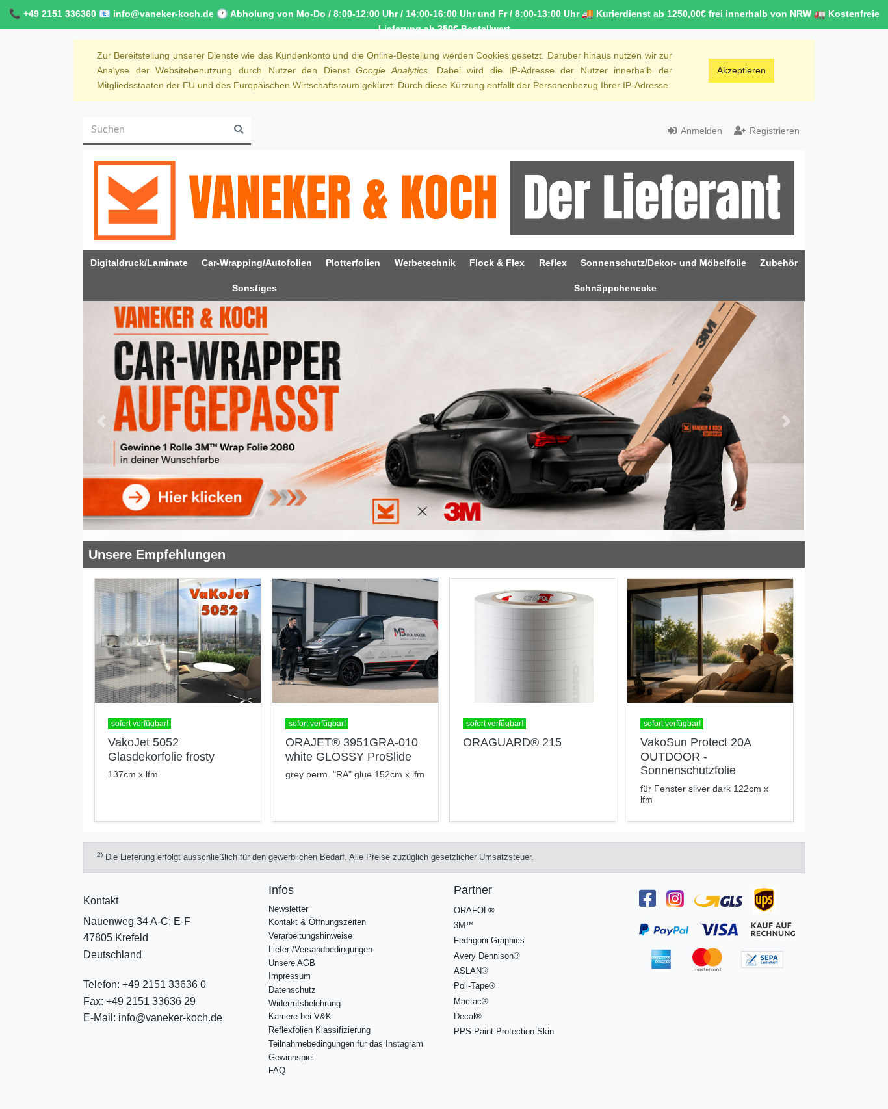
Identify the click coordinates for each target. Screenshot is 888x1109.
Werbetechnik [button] (425, 262)
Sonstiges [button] (254, 288)
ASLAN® (471, 971)
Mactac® (471, 1001)
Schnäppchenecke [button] (615, 288)
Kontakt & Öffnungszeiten (317, 922)
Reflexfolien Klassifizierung (319, 1030)
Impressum (289, 976)
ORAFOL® (474, 910)
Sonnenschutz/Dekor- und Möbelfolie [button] (663, 262)
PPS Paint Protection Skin (504, 1031)
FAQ (276, 1070)
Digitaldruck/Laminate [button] (139, 262)
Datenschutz (292, 990)
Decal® (468, 1016)
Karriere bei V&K (300, 1016)
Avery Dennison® (487, 956)
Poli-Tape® (474, 986)
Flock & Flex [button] (497, 262)
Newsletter (288, 909)
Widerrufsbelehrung (304, 1003)
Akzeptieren (741, 70)
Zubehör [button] (779, 262)
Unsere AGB (291, 963)
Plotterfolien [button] (353, 262)
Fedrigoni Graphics (489, 940)
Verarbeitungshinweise (310, 936)
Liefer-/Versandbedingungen (320, 949)
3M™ (464, 925)
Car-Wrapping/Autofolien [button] (257, 262)
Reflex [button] (553, 262)
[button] (101, 421)
